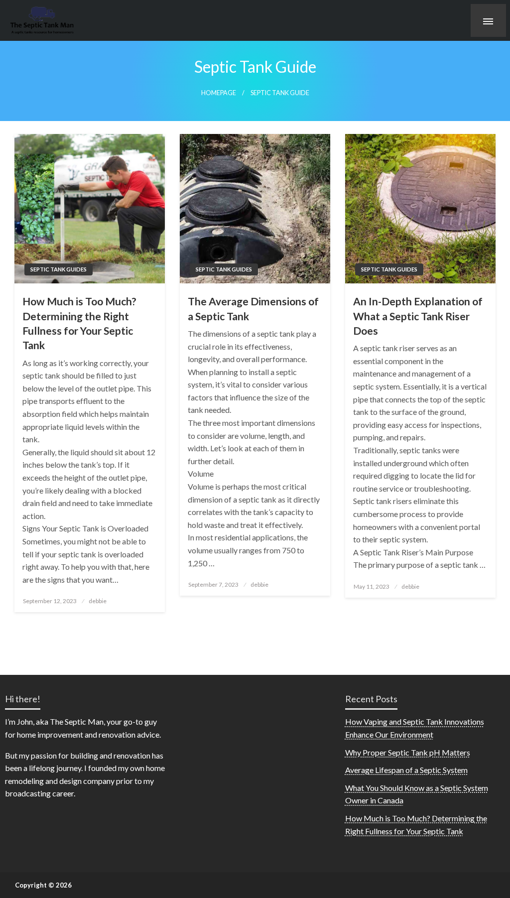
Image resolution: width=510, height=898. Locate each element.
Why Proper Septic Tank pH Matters (407, 752)
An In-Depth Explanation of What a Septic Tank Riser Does (418, 316)
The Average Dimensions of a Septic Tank (253, 308)
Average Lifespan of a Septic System (406, 769)
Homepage (218, 93)
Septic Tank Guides (58, 269)
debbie (98, 601)
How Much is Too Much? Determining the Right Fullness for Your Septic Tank (79, 323)
